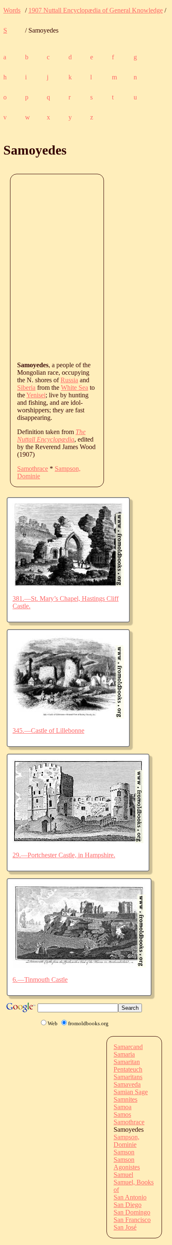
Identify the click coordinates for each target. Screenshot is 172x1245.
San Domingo (132, 1212)
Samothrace (32, 468)
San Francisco (132, 1219)
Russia (69, 380)
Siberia (26, 387)
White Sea (74, 387)
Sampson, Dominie (126, 1140)
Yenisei (36, 395)
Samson (124, 1152)
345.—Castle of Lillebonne (48, 730)
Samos (122, 1114)
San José (125, 1227)
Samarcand (128, 1046)
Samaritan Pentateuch (128, 1065)
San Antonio (130, 1197)
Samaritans (128, 1076)
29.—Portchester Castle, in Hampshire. (64, 855)
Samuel (123, 1174)
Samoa (123, 1106)
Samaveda (127, 1084)
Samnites (125, 1099)
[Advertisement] (86, 267)
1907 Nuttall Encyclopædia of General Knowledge (95, 10)
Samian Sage (131, 1091)
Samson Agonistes (127, 1163)
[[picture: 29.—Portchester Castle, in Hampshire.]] (78, 840)
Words (11, 10)
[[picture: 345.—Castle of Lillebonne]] (68, 716)
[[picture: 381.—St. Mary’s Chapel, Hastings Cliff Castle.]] (68, 584)
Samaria (124, 1054)
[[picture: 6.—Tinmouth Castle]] (79, 965)
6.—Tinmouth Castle (40, 979)
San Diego (128, 1204)
